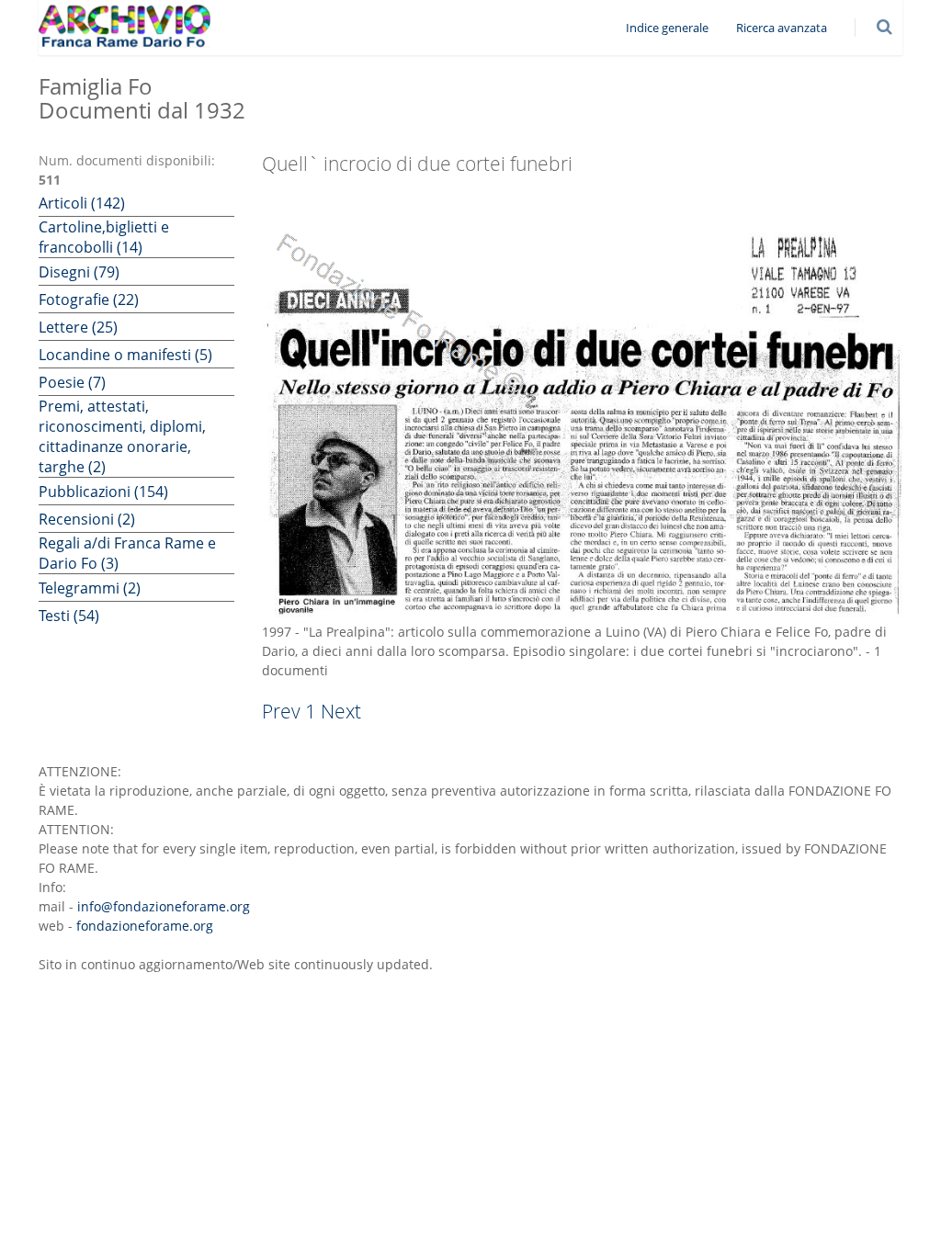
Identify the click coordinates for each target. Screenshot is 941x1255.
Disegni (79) (79, 272)
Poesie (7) (72, 382)
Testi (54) (69, 615)
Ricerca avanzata (781, 27)
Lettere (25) (78, 327)
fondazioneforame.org (144, 925)
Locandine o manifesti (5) (125, 355)
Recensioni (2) (87, 519)
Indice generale (667, 27)
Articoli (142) (82, 203)
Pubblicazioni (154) (103, 491)
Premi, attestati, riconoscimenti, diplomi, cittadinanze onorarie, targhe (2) (122, 436)
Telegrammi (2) (90, 588)
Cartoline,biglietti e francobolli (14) (104, 237)
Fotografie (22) (89, 299)
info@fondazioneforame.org (163, 906)
